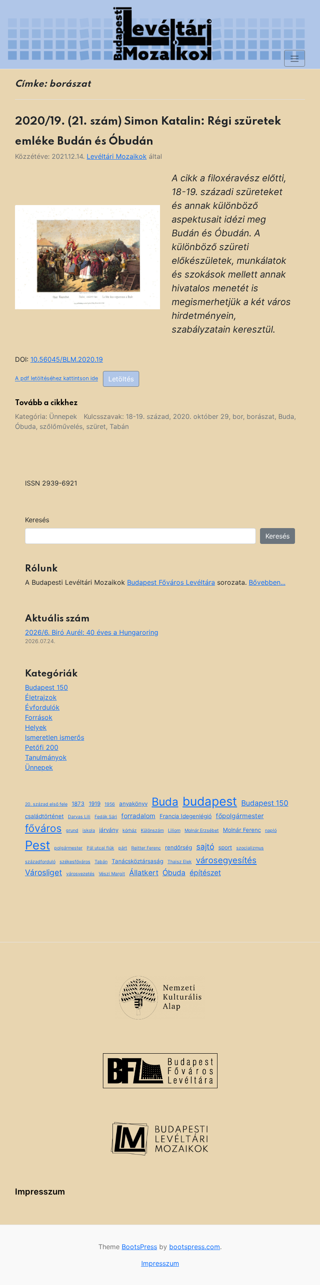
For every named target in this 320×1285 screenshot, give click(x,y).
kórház (129, 830)
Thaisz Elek (180, 861)
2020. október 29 (201, 416)
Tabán (119, 426)
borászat (261, 416)
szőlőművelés (61, 426)
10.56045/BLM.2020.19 (66, 359)
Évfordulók (42, 707)
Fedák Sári (106, 816)
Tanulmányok (46, 757)
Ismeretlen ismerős (54, 737)
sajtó (205, 847)
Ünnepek (63, 416)
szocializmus (250, 848)
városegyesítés (226, 860)
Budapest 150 (46, 687)
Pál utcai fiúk (100, 848)
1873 (78, 803)
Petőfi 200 (41, 747)
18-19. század (147, 416)
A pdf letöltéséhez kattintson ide (56, 379)
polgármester (68, 848)
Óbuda (25, 426)
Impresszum (40, 1192)
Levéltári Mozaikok (117, 156)
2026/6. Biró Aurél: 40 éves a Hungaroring (91, 632)
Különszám (152, 830)
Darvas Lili (79, 816)
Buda (286, 416)
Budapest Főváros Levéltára (171, 582)
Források (38, 717)
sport (225, 847)
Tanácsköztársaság (137, 861)
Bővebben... (267, 582)
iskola (88, 830)
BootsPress (139, 1246)
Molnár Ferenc (242, 830)
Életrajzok (41, 697)
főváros (43, 828)
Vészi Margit (112, 874)
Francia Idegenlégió (186, 816)
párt (122, 848)
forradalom (138, 816)
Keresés (37, 520)
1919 (94, 803)
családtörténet (44, 816)
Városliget (43, 872)
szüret (96, 426)
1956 (110, 804)
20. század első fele (46, 804)
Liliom (174, 830)
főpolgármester (240, 816)
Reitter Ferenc (146, 848)
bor (237, 416)
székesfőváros (75, 861)
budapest (209, 801)
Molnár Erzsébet (202, 830)
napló (271, 830)
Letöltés (121, 379)
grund (72, 830)
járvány (108, 830)
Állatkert (143, 872)
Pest (37, 845)
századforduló (40, 861)
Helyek (36, 727)
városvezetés (80, 874)
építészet (205, 872)
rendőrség (178, 847)
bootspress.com (194, 1246)
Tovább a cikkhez (46, 403)
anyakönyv (133, 803)
